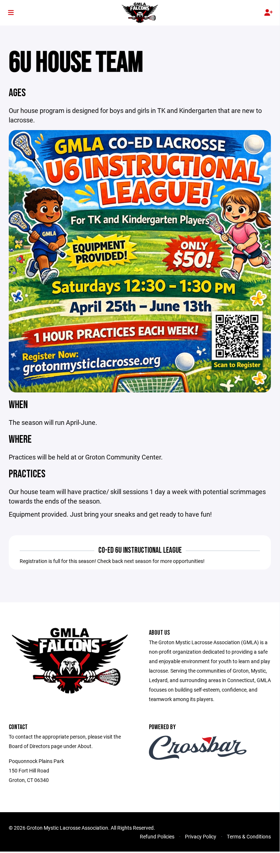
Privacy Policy (200, 836)
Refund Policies (157, 836)
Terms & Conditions (249, 836)
